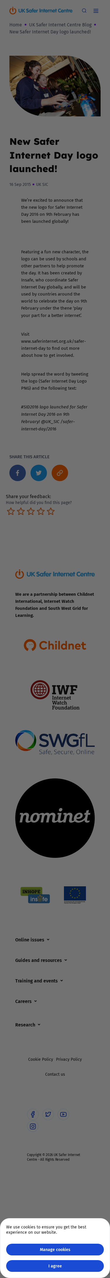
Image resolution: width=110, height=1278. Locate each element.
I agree (55, 1266)
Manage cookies (55, 1249)
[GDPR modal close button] (98, 12)
